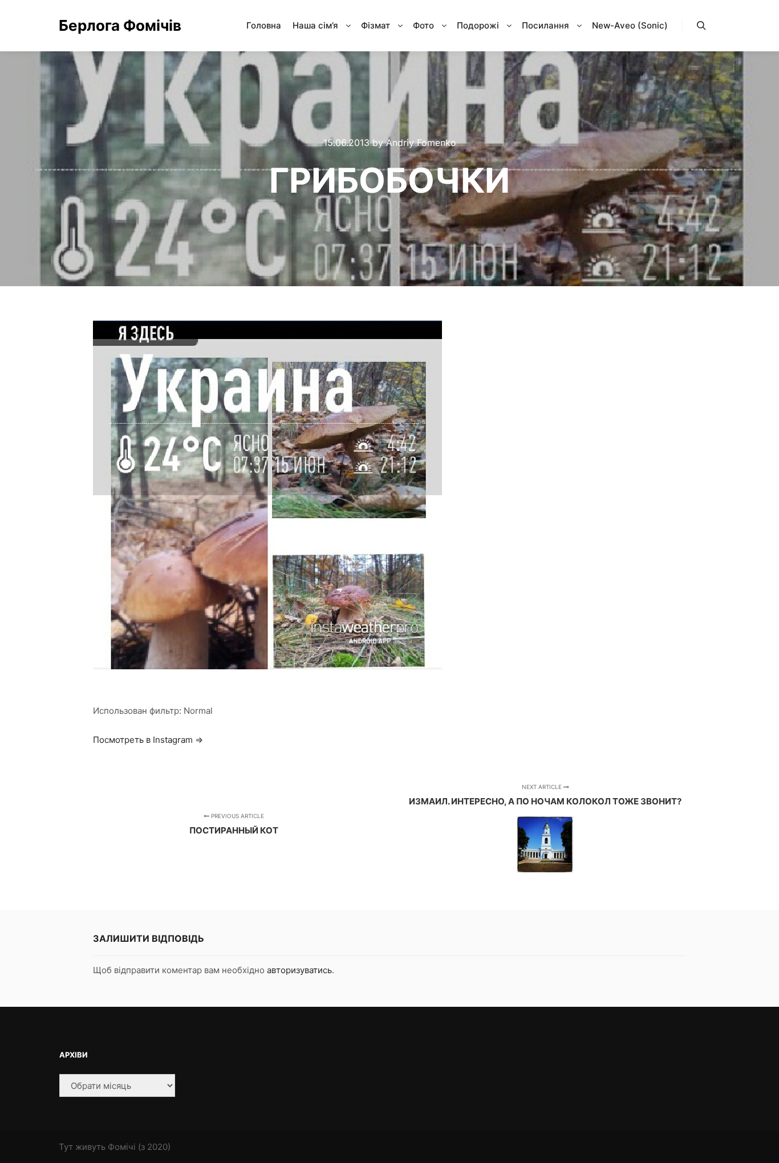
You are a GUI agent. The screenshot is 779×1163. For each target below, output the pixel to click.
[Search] (701, 25)
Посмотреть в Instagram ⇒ (148, 739)
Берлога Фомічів (116, 25)
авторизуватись (299, 970)
